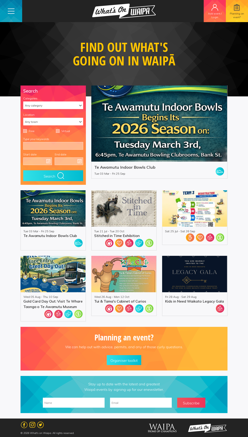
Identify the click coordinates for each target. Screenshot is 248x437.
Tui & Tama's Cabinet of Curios (120, 301)
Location (28, 114)
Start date (30, 154)
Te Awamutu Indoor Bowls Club (124, 167)
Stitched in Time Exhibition (117, 235)
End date (60, 154)
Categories (30, 98)
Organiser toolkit (124, 360)
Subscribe (191, 403)
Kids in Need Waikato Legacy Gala (194, 301)
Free (31, 131)
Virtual (65, 131)
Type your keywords (36, 139)
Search (49, 176)
